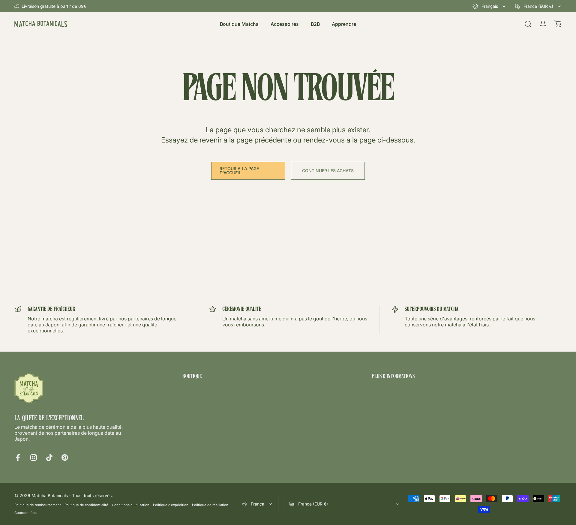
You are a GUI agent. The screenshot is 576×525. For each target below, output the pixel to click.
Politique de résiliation (210, 505)
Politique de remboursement (37, 505)
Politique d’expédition (170, 505)
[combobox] (489, 6)
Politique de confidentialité (86, 505)
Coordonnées (25, 513)
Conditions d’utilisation (130, 505)
